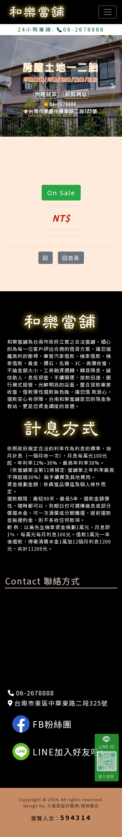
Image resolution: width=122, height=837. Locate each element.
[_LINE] (108, 758)
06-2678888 (34, 692)
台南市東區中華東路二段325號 (60, 702)
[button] (9, 86)
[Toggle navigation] (108, 12)
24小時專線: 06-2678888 (61, 29)
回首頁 (71, 258)
